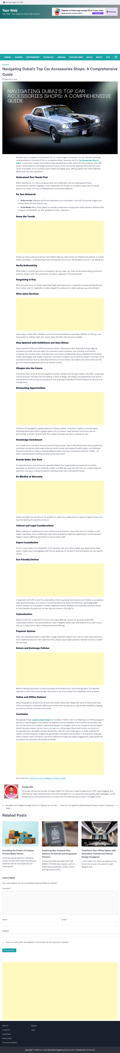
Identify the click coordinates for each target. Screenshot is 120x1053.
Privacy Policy (7, 1038)
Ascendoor (71, 1049)
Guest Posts (6, 1034)
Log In (33, 1030)
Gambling (61, 57)
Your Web (9, 10)
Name (5, 919)
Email (65, 919)
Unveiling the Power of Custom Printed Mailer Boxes (18, 852)
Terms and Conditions (9, 1042)
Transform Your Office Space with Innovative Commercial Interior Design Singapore (99, 853)
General (7, 57)
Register (34, 1025)
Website (5, 930)
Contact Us (6, 1030)
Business (19, 57)
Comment (6, 888)
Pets (108, 57)
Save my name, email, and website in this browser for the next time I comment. (37, 942)
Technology (48, 57)
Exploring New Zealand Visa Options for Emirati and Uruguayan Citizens (59, 853)
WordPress (90, 1049)
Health (89, 57)
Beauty (99, 57)
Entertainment (32, 57)
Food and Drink (76, 57)
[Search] (116, 57)
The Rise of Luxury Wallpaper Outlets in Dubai (47, 778)
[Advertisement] (60, 36)
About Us (5, 1025)
